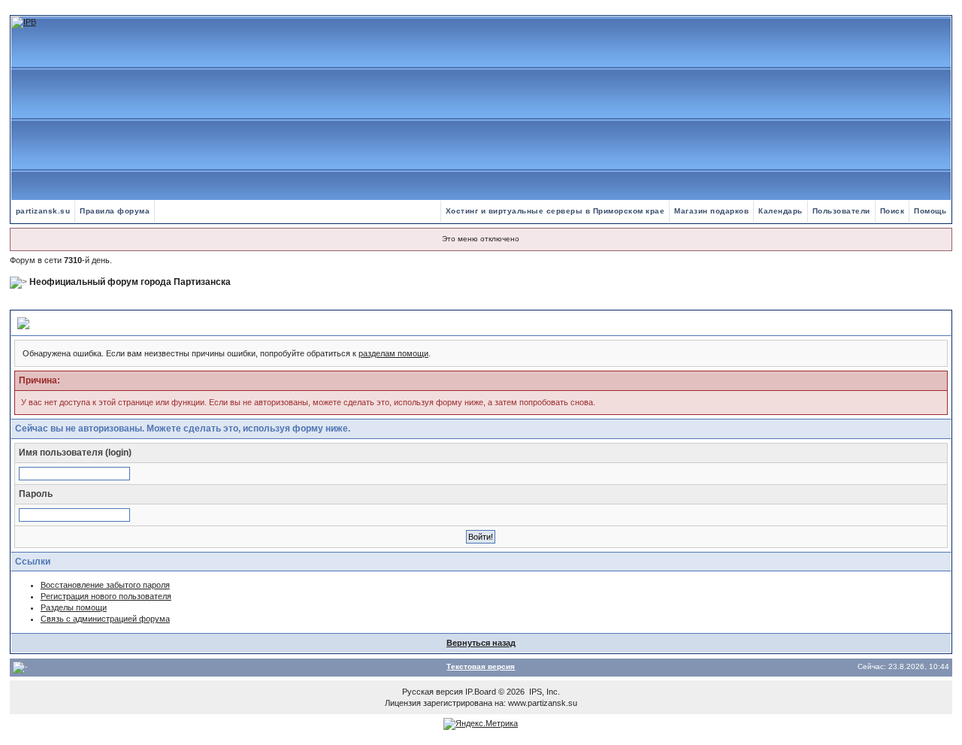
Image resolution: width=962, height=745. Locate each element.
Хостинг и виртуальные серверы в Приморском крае (555, 211)
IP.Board (480, 691)
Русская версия (432, 691)
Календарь (780, 211)
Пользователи (841, 211)
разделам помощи (393, 353)
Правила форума (115, 211)
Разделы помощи (74, 607)
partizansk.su (43, 211)
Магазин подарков (711, 211)
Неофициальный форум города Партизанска (130, 282)
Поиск (892, 211)
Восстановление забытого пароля (105, 584)
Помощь (930, 211)
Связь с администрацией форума (105, 618)
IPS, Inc (543, 691)
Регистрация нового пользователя (106, 596)
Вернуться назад (481, 642)
